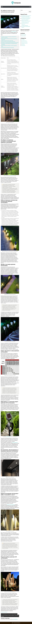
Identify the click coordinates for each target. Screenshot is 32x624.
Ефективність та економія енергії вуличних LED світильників (9, 42)
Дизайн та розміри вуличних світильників (7, 40)
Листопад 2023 (24, 34)
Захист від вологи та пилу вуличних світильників (8, 41)
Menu (2, 6)
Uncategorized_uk (24, 40)
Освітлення (5, 612)
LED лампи (2, 612)
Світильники (23, 45)
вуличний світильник (8, 436)
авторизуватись (15, 619)
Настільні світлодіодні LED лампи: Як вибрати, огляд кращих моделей (9, 616)
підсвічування (12, 175)
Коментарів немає (9, 14)
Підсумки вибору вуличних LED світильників (7, 47)
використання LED (15, 442)
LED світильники (13, 31)
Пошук (22, 10)
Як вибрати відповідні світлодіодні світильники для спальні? (26, 26)
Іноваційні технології (24, 43)
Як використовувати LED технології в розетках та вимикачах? (25, 23)
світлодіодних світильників (11, 504)
